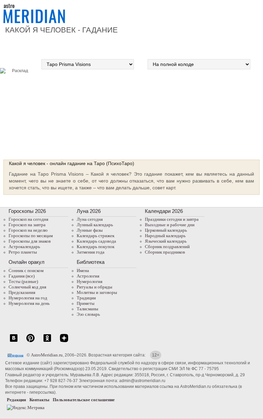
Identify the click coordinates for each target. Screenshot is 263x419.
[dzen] (64, 341)
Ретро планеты (23, 252)
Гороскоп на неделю (28, 230)
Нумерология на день (29, 303)
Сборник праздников (165, 252)
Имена (83, 270)
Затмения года (90, 252)
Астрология (88, 276)
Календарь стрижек (95, 235)
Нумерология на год (28, 297)
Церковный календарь (166, 230)
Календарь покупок (95, 246)
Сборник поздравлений (167, 246)
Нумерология (89, 281)
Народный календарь (165, 235)
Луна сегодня (90, 219)
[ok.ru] (47, 341)
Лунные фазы (90, 230)
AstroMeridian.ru (47, 354)
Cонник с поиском (26, 270)
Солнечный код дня (27, 286)
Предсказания (22, 292)
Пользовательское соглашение (84, 399)
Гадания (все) (22, 276)
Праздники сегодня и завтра (172, 219)
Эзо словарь (88, 314)
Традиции (86, 297)
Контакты (39, 399)
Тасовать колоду (225, 111)
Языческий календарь (166, 241)
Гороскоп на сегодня (28, 219)
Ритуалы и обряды (94, 286)
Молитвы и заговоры (97, 292)
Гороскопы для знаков (30, 241)
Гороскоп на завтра (27, 224)
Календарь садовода (96, 241)
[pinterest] (30, 341)
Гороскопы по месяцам (31, 235)
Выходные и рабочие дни (170, 224)
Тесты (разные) (23, 281)
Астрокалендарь (24, 246)
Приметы (86, 303)
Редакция (16, 399)
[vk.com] (14, 341)
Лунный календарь (95, 224)
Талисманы (87, 308)
